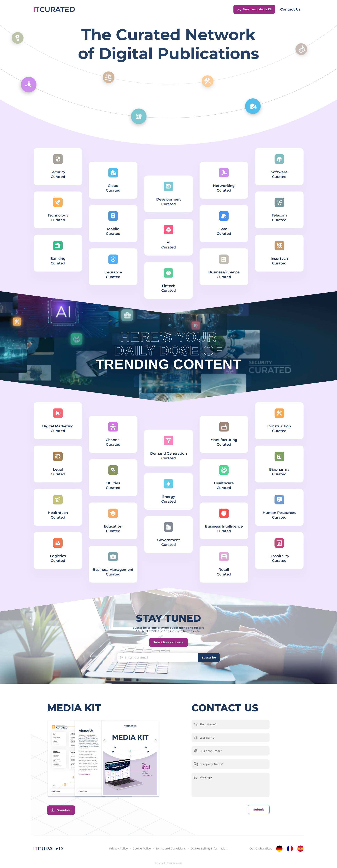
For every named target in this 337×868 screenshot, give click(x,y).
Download (64, 810)
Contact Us (290, 9)
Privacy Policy (118, 848)
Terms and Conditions (170, 848)
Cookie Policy (142, 848)
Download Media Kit (257, 9)
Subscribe (209, 657)
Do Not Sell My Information (209, 848)
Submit (258, 809)
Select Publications (167, 642)
